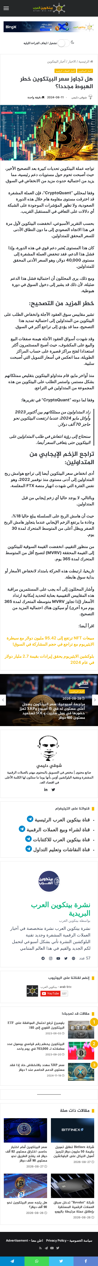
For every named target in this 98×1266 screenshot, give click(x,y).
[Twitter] (57, 1248)
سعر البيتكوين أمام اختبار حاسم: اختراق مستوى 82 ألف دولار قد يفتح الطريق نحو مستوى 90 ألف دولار (26, 1153)
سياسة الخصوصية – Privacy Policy (69, 1240)
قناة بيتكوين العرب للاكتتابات (61, 839)
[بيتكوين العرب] (49, 8)
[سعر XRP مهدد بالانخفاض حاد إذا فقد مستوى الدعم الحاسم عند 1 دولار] (81, 1072)
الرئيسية (84, 61)
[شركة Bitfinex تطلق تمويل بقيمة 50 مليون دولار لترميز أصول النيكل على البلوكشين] (72, 1130)
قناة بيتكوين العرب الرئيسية (62, 819)
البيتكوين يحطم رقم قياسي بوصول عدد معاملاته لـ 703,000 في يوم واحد (35, 1046)
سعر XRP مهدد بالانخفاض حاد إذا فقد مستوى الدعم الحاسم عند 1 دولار (37, 1068)
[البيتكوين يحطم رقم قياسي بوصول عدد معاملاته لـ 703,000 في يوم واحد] (81, 1051)
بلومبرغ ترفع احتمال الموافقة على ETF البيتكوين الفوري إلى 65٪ (36, 1025)
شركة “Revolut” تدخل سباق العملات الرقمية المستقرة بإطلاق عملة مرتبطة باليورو (74, 1207)
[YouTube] (52, 1248)
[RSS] (40, 1248)
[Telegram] (46, 1248)
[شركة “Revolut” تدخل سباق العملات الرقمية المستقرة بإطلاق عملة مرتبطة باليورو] (72, 1186)
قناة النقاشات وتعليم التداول (61, 849)
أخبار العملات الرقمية (65, 71)
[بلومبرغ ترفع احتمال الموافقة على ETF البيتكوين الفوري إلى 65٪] (81, 1030)
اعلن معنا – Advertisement (24, 1240)
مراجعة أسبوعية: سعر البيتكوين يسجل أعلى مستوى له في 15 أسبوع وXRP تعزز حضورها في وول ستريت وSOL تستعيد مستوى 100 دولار (52, 711)
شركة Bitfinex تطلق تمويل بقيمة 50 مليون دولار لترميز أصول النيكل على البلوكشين (74, 1151)
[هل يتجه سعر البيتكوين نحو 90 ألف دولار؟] (25, 1186)
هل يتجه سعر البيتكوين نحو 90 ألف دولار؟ (27, 1205)
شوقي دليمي (79, 97)
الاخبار (72, 61)
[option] (49, 700)
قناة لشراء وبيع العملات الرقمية (58, 829)
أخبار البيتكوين (56, 61)
